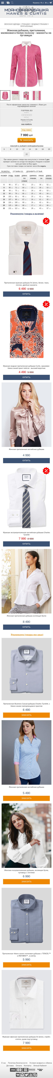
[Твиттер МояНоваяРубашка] (27, 1074)
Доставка (10, 1066)
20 (49, 149)
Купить (26, 294)
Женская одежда (12, 24)
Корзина (36, 3)
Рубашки (26, 24)
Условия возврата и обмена (40, 1063)
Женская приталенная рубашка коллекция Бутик (26, 616)
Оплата (19, 1066)
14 (30, 149)
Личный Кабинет (40, 1066)
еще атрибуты (26, 124)
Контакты (27, 1066)
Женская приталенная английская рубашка (26, 449)
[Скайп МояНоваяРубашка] (35, 1074)
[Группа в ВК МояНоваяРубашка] (18, 1074)
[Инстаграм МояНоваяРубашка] (22, 1074)
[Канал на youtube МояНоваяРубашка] (31, 1074)
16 (36, 149)
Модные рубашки (40, 24)
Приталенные (26, 26)
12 (23, 149)
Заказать (28, 140)
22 (27, 154)
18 (43, 149)
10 (17, 149)
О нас (3, 1063)
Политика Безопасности (17, 1063)
